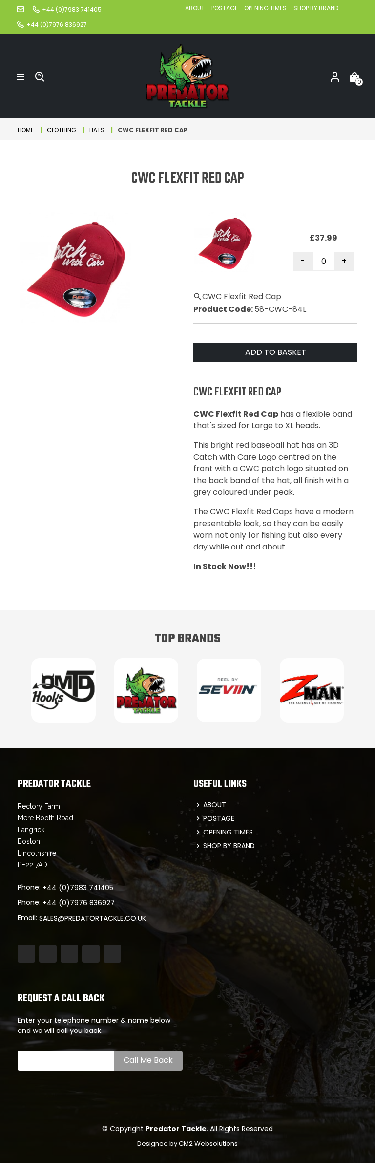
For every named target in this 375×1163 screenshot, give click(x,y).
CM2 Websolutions (208, 1143)
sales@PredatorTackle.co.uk (92, 918)
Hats (96, 130)
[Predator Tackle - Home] (187, 75)
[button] (20, 76)
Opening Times (265, 8)
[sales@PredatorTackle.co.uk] (20, 9)
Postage (225, 8)
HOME (26, 130)
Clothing (61, 130)
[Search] (40, 76)
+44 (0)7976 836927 (78, 903)
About (195, 8)
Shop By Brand (315, 8)
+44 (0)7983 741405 (77, 887)
